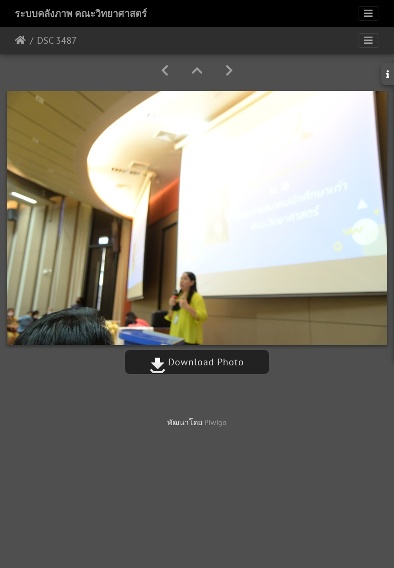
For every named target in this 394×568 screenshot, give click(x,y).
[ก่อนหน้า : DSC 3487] (164, 70)
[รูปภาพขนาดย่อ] (197, 70)
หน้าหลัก (20, 40)
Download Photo (204, 362)
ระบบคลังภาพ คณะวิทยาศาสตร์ (81, 13)
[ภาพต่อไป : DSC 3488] (229, 70)
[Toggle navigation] (368, 13)
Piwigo (215, 422)
